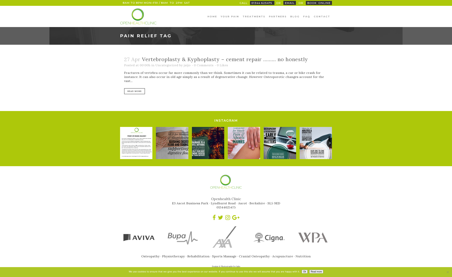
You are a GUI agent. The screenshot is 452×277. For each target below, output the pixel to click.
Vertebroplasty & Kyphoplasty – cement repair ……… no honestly (225, 59)
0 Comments (203, 65)
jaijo (187, 65)
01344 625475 (262, 3)
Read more (316, 271)
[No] (447, 272)
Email (290, 3)
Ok (304, 271)
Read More (134, 91)
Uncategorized (166, 65)
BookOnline (319, 3)
